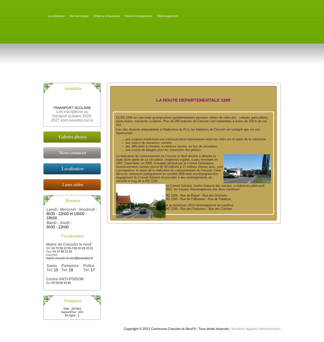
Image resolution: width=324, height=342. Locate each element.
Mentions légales (244, 329)
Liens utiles (72, 184)
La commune (56, 16)
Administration (270, 329)
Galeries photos (73, 137)
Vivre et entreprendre (138, 16)
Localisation (73, 168)
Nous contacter (72, 152)
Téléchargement (167, 16)
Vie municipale (79, 16)
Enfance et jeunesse (107, 16)
